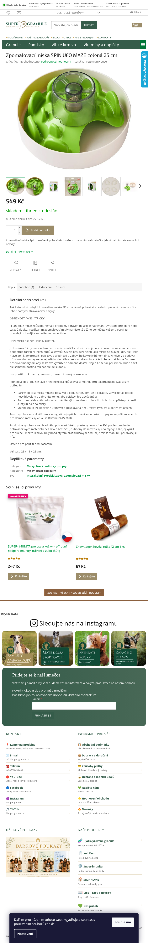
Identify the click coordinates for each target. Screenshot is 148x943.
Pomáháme (15, 37)
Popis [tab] (11, 287)
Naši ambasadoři (37, 37)
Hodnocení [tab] (45, 287)
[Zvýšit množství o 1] (20, 228)
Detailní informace (18, 251)
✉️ (38, 757)
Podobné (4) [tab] (26, 287)
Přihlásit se (43, 715)
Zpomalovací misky (77, 475)
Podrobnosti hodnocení (56, 61)
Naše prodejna (84, 37)
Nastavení (25, 934)
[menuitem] (13, 44)
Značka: (91, 61)
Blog (56, 37)
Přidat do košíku (40, 230)
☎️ (38, 768)
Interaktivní (35, 475)
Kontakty (104, 37)
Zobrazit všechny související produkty (74, 592)
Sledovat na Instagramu (74, 623)
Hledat (89, 25)
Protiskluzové (53, 475)
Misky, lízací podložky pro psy (47, 466)
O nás (67, 37)
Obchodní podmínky (70, 12)
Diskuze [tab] (61, 287)
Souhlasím (123, 922)
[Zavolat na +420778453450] (11, 12)
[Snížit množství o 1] (20, 232)
